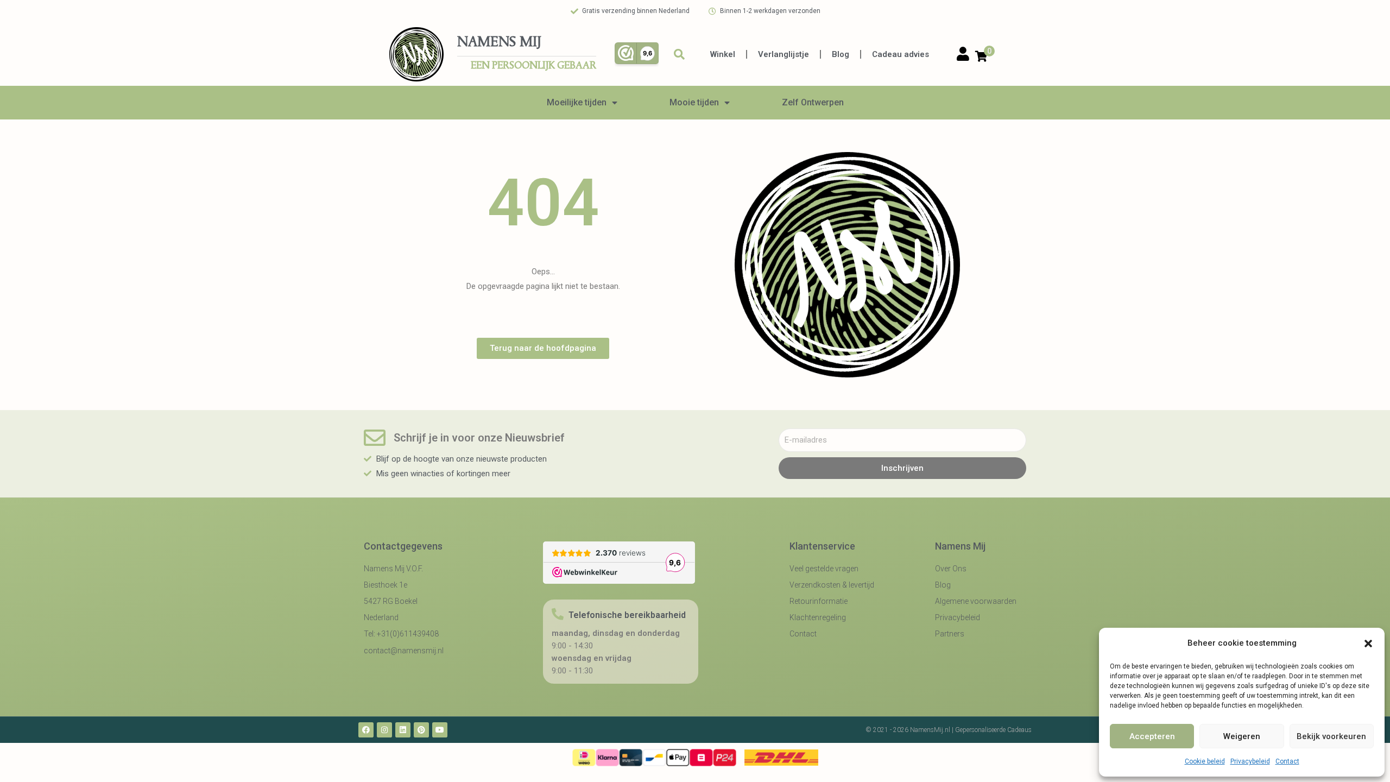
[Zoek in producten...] (679, 54)
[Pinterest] (421, 729)
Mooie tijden (694, 102)
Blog (840, 54)
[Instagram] (384, 729)
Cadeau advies (900, 54)
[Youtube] (439, 729)
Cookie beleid (1205, 761)
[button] (1368, 643)
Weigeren (1241, 736)
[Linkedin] (402, 729)
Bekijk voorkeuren (1331, 736)
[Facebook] (366, 729)
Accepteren (1152, 736)
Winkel (722, 54)
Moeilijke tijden (576, 102)
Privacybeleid (1250, 761)
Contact (1287, 761)
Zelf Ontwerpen (813, 102)
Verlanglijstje (783, 54)
